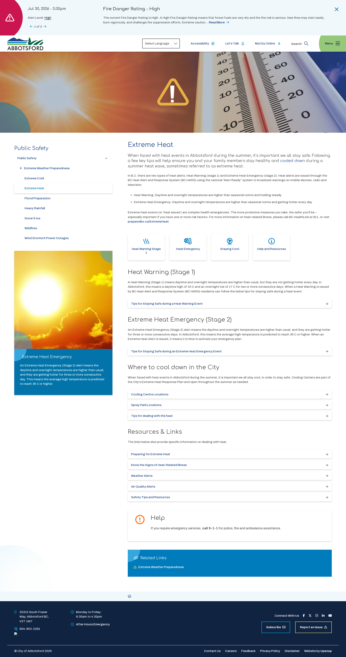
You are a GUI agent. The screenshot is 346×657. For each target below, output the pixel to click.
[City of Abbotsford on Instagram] (316, 615)
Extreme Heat (34, 188)
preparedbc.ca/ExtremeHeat (148, 221)
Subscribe (273, 627)
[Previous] (31, 26)
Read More (217, 22)
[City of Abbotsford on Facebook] (304, 615)
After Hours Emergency (93, 624)
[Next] (45, 26)
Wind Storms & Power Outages (47, 238)
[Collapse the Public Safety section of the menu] (106, 158)
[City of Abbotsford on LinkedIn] (323, 615)
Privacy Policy (270, 651)
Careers (231, 651)
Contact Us (212, 651)
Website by (318, 651)
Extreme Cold (34, 178)
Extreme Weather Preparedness (47, 168)
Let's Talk (232, 43)
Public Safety (27, 158)
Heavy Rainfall (35, 208)
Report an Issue (311, 627)
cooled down (292, 161)
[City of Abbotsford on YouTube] (330, 615)
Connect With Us (287, 615)
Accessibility (200, 43)
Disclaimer (292, 651)
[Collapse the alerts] (336, 9)
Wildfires (31, 228)
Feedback (248, 651)
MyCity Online (265, 43)
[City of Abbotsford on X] (310, 615)
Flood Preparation (37, 198)
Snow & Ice (32, 218)
